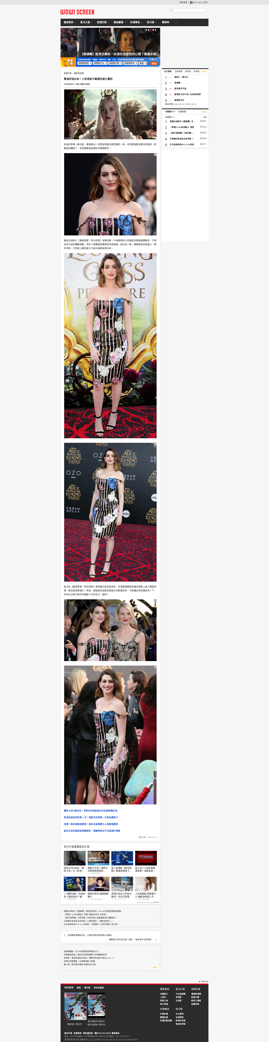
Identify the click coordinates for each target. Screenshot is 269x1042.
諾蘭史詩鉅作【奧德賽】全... (182, 121)
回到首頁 (183, 2)
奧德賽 (177, 82)
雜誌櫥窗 (118, 22)
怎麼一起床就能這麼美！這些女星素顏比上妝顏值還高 (91, 823)
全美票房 (179, 71)
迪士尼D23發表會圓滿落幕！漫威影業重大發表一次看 (145, 869)
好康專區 (135, 22)
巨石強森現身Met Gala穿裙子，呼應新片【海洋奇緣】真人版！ (91, 924)
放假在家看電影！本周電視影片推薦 (79, 961)
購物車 (165, 22)
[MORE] (154, 967)
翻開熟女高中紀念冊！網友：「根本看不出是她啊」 (131, 939)
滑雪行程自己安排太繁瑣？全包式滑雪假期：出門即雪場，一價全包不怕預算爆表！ (121, 895)
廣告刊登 (68, 1033)
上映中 (163, 997)
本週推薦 (182, 111)
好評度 (197, 71)
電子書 (87, 987)
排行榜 (150, 22)
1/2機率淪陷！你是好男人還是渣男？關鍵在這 (74, 895)
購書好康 (164, 1017)
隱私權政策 (88, 1033)
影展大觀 (195, 997)
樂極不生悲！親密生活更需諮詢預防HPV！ (98, 869)
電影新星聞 (79, 73)
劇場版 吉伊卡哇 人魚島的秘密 (188, 94)
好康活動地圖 (166, 1020)
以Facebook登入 (201, 2)
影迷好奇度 (181, 1020)
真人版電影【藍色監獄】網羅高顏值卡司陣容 (121, 869)
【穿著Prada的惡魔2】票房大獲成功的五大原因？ (86, 914)
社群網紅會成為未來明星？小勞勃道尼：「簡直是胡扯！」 (88, 921)
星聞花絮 (102, 22)
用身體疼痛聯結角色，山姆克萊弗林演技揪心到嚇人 (90, 935)
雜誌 (79, 987)
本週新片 (164, 994)
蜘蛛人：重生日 (181, 77)
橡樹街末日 (179, 100)
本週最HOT (170, 111)
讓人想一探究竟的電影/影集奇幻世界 (80, 964)
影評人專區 (196, 1000)
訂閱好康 (164, 1014)
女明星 (179, 1000)
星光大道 (85, 22)
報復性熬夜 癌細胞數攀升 (98, 895)
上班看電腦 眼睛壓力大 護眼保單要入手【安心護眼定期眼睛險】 (145, 895)
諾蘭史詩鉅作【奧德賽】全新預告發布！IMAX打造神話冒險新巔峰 (92, 911)
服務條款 (78, 1033)
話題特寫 (195, 1004)
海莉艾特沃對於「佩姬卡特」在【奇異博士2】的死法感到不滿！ (74, 869)
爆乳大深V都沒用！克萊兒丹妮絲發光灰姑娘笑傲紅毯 (90, 810)
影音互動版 (99, 987)
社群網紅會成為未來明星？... (182, 138)
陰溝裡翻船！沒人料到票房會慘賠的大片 (81, 951)
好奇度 (188, 71)
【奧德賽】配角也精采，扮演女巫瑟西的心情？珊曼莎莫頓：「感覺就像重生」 (116, 54)
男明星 (179, 997)
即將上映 (164, 1000)
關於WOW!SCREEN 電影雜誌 (107, 1033)
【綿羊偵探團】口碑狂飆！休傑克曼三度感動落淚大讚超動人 (90, 917)
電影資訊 (68, 22)
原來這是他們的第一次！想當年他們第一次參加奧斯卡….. (92, 817)
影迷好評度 (181, 1024)
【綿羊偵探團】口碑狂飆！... (182, 133)
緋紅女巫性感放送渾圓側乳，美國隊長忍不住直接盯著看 (92, 830)
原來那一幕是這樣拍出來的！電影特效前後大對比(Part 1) (89, 958)
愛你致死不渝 (180, 88)
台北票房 (168, 71)
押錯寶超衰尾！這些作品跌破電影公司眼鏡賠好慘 (85, 954)
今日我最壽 (181, 994)
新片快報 (164, 1004)
